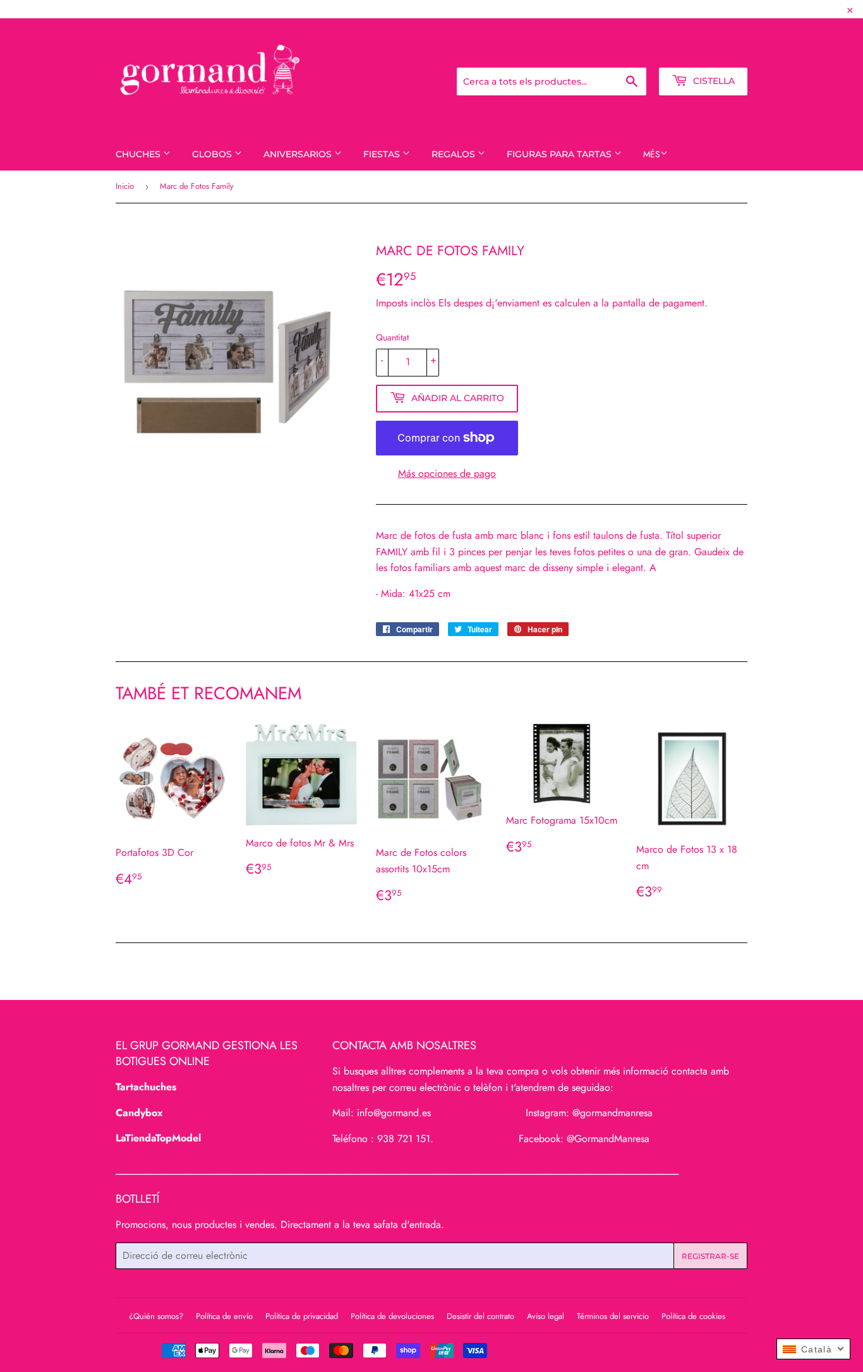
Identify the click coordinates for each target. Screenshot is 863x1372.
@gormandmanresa (612, 1112)
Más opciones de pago (447, 473)
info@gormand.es (394, 1112)
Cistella (713, 81)
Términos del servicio (613, 1316)
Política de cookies (693, 1316)
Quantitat (392, 337)
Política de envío (224, 1316)
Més (651, 154)
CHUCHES (139, 154)
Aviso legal (545, 1316)
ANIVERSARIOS (298, 154)
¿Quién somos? (156, 1316)
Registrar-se (644, 50)
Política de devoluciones (392, 1316)
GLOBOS (213, 154)
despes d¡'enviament (497, 303)
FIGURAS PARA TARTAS (560, 154)
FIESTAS (382, 154)
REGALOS (454, 154)
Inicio (125, 186)
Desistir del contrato (480, 1316)
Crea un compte (715, 50)
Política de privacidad (301, 1316)
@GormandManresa (608, 1138)
